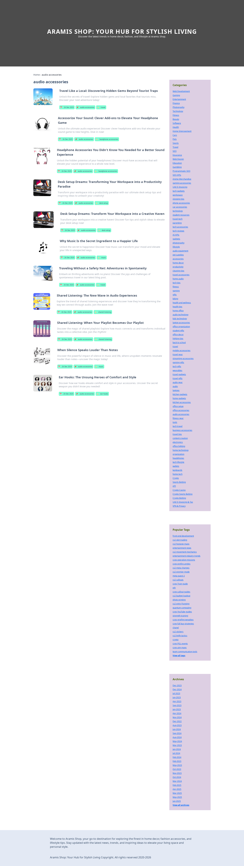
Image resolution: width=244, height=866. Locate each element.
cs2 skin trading (180, 540)
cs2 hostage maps (181, 543)
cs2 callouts (178, 579)
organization (178, 454)
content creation (180, 438)
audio (175, 386)
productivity (178, 266)
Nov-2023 (177, 773)
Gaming (176, 95)
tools (175, 422)
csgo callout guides (181, 591)
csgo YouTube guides (182, 611)
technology (178, 211)
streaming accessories (183, 358)
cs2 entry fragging (181, 603)
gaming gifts (178, 362)
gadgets (176, 238)
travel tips (177, 434)
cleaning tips (178, 270)
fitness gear (178, 418)
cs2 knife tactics (180, 635)
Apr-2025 (177, 789)
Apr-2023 (177, 701)
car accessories (180, 207)
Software (177, 123)
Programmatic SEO (181, 171)
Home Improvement (182, 131)
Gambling (177, 167)
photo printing (179, 599)
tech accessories (180, 226)
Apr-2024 (177, 713)
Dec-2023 (177, 685)
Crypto (176, 478)
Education (177, 163)
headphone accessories (107, 139)
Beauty (176, 119)
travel (101, 107)
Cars (175, 135)
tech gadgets (179, 191)
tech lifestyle (178, 462)
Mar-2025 (177, 793)
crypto (175, 639)
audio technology (180, 314)
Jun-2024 (177, 729)
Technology (178, 111)
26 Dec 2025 (67, 107)
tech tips (176, 282)
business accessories (182, 430)
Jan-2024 (177, 749)
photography (178, 242)
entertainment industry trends (186, 555)
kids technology (180, 318)
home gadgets (179, 398)
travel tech (177, 218)
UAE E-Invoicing (180, 187)
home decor (178, 262)
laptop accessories (181, 322)
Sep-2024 (177, 733)
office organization (181, 326)
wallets (176, 466)
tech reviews (178, 230)
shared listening (102, 312)
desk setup (101, 203)
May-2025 (177, 797)
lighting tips (178, 338)
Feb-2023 (177, 761)
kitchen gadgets (180, 394)
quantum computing (182, 607)
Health (176, 127)
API (174, 486)
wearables (177, 370)
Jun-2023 (177, 697)
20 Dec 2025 (66, 394)
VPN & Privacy (179, 506)
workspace (178, 195)
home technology (181, 450)
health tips (177, 306)
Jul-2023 (176, 693)
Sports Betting (179, 482)
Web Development (181, 91)
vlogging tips (178, 199)
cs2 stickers (178, 631)
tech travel (177, 426)
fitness (176, 286)
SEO (174, 151)
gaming (176, 290)
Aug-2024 (177, 737)
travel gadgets (179, 374)
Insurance (177, 155)
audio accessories (85, 107)
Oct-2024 (177, 777)
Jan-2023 (177, 709)
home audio (178, 278)
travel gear (178, 354)
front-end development (183, 536)
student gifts (178, 330)
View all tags (179, 655)
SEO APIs (177, 175)
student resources (181, 215)
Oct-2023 (177, 769)
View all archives (181, 805)
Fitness (176, 115)
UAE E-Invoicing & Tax (183, 502)
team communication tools (185, 651)
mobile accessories (181, 350)
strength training (180, 615)
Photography (178, 107)
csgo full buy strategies (183, 623)
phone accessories (181, 203)
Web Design (178, 159)
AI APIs (176, 234)
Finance (176, 103)
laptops (176, 390)
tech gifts (177, 366)
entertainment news (182, 547)
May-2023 (177, 765)
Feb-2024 (177, 757)
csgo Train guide (180, 583)
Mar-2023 (177, 745)
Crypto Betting (179, 498)
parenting (177, 222)
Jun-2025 (177, 801)
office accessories (181, 410)
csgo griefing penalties (183, 619)
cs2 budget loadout (181, 595)
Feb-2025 (177, 785)
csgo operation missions (184, 559)
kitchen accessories (182, 402)
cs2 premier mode (181, 571)
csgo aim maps (180, 647)
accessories (178, 258)
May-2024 (177, 741)
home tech (177, 474)
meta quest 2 (179, 575)
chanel (176, 627)
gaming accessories (182, 183)
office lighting (179, 446)
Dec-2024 (177, 689)
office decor (178, 334)
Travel (175, 147)
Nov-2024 (177, 717)
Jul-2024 (176, 753)
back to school (179, 342)
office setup (178, 406)
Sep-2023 (177, 705)
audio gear (178, 382)
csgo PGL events (180, 643)
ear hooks (102, 394)
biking (175, 298)
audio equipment (180, 250)
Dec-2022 (177, 721)
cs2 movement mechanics (185, 551)
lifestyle (176, 246)
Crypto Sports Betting (182, 494)
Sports (176, 143)
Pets (175, 139)
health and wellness (182, 302)
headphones (178, 458)
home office (178, 310)
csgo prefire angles (181, 563)
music (101, 257)
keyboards (177, 470)
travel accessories (181, 274)
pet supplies (178, 254)
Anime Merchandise (182, 179)
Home (36, 74)
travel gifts (177, 378)
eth (174, 587)
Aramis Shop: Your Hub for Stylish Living (122, 31)
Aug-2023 (177, 725)
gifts (175, 294)
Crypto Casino (179, 490)
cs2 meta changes (181, 567)
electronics (178, 442)
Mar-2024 (177, 781)
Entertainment (179, 99)
